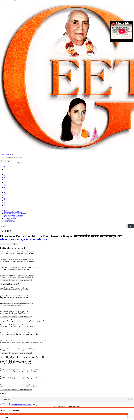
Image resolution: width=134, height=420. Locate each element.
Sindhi (12, 244)
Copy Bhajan (5, 280)
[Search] (131, 226)
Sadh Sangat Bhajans (10, 218)
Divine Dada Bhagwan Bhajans (13, 212)
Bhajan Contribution (9, 221)
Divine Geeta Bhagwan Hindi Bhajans (15, 213)
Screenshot (14, 280)
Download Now (7, 403)
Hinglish (3, 244)
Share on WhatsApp (25, 280)
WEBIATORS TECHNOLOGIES (21, 405)
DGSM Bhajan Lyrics (6, 154)
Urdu (16, 244)
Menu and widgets (5, 161)
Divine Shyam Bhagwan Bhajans (13, 215)
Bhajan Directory (9, 220)
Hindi (7, 244)
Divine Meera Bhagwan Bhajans (13, 217)
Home (5, 210)
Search (20, 163)
